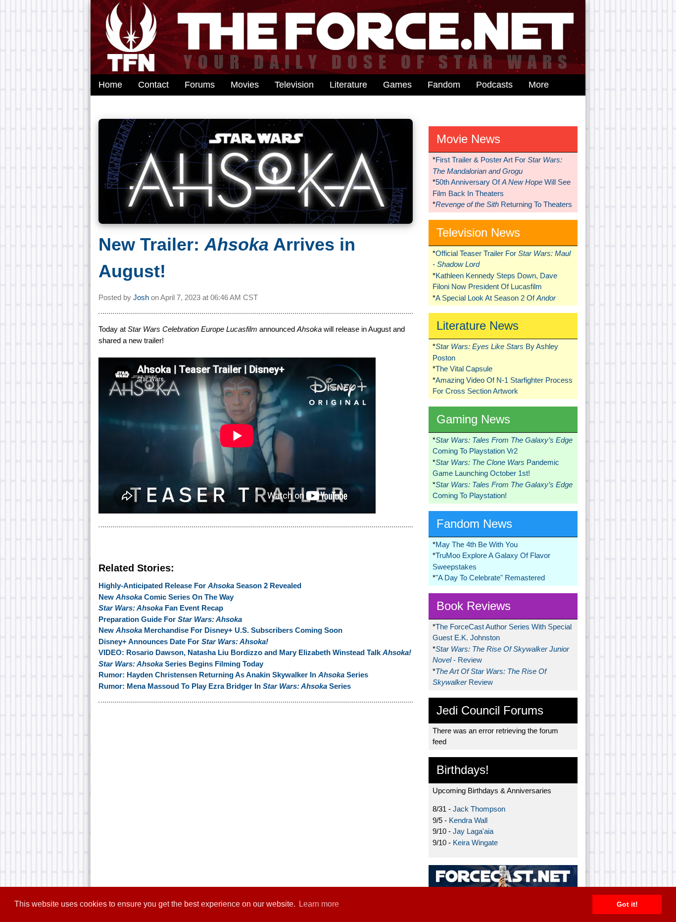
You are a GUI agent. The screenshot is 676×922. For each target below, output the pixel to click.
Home (110, 85)
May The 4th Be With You (476, 544)
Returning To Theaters (503, 204)
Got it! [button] (627, 904)
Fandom (444, 85)
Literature (348, 85)
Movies (245, 85)
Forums (200, 85)
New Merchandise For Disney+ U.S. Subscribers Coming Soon (220, 630)
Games (397, 85)
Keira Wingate (475, 842)
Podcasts (494, 85)
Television (294, 85)
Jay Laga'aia (473, 831)
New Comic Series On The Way (166, 597)
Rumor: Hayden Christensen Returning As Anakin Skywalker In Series (233, 674)
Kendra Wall (468, 820)
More (539, 85)
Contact (153, 85)
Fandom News (474, 523)
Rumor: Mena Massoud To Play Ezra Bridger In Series (224, 686)
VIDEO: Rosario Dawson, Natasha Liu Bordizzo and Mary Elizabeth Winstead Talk (254, 652)
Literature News (477, 325)
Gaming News (473, 419)
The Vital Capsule (463, 368)
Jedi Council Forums (489, 710)
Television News (478, 232)
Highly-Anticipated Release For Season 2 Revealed (199, 585)
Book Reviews (473, 606)
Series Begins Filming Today (180, 664)
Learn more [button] (319, 904)
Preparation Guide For (170, 619)
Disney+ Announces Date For (183, 641)
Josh (141, 297)
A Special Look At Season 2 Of (495, 298)
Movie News (468, 139)
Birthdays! (462, 769)
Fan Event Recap (160, 608)
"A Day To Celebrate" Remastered (490, 577)
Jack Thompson (479, 809)
